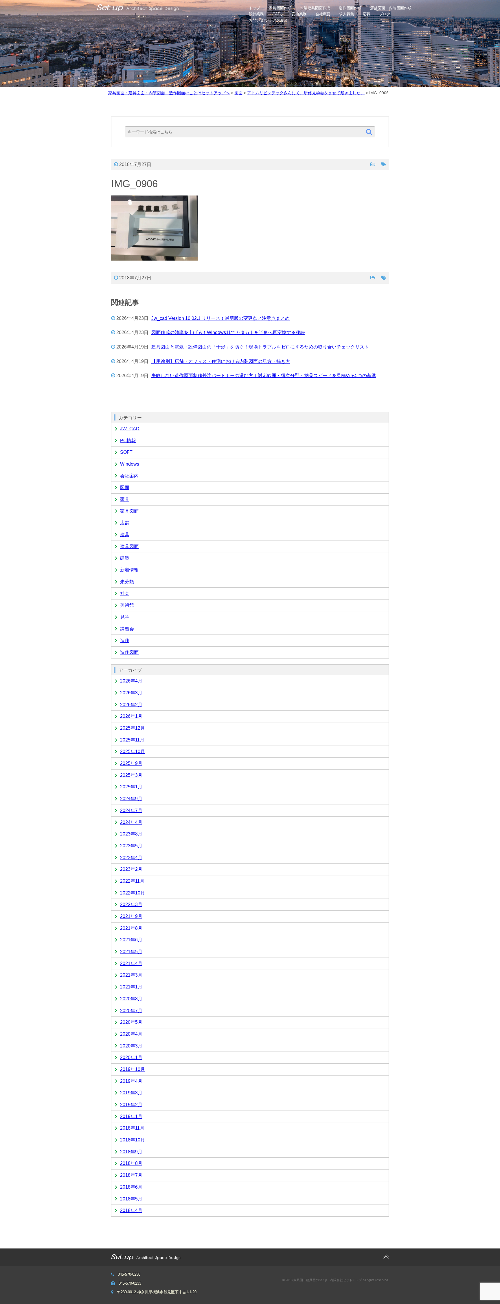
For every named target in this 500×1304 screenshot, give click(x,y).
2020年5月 (131, 1022)
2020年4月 (131, 1034)
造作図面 (129, 652)
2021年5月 (131, 951)
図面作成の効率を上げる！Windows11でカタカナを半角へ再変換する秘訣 (228, 332)
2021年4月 (131, 963)
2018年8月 (131, 1163)
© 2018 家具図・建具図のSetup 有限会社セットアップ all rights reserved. (335, 1280)
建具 (124, 534)
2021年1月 (131, 986)
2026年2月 (131, 704)
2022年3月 (131, 904)
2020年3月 (131, 1045)
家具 (124, 499)
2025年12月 (132, 728)
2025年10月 (132, 751)
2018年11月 (132, 1128)
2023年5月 (131, 845)
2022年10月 (132, 892)
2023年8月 (131, 833)
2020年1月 (131, 1057)
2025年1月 (131, 786)
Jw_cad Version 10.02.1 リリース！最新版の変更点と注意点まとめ (220, 318)
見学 (124, 617)
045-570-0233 (130, 1283)
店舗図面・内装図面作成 (390, 8)
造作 (124, 640)
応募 (366, 14)
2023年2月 (131, 869)
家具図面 (129, 511)
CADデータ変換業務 (290, 14)
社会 (124, 593)
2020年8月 (131, 998)
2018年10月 (132, 1139)
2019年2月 (131, 1104)
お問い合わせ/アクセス (268, 20)
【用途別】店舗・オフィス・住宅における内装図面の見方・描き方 (220, 361)
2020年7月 (131, 1010)
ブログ (384, 14)
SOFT (126, 452)
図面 (124, 487)
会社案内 (129, 475)
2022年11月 (132, 881)
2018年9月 (131, 1151)
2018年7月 (131, 1175)
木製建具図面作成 (315, 8)
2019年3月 (131, 1092)
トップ (254, 8)
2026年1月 (131, 716)
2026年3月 (131, 692)
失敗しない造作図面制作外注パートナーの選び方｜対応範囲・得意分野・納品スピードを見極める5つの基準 (263, 375)
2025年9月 (131, 763)
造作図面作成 (350, 8)
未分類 (127, 581)
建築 (124, 558)
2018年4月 (131, 1210)
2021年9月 (131, 916)
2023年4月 (131, 857)
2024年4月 (131, 822)
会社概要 (322, 14)
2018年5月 (131, 1198)
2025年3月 (131, 775)
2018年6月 (131, 1187)
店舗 (124, 522)
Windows (129, 464)
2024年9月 (131, 798)
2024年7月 (131, 810)
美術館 (127, 605)
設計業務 (256, 14)
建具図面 (129, 546)
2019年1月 (131, 1116)
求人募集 (346, 14)
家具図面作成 (280, 8)
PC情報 (128, 440)
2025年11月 (132, 739)
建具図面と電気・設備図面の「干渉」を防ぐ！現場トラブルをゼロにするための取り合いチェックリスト (260, 346)
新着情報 (129, 569)
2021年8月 (131, 928)
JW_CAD (129, 428)
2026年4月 (131, 680)
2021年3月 (131, 975)
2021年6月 (131, 939)
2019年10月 (132, 1069)
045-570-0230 (129, 1274)
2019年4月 (131, 1081)
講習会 (127, 628)
